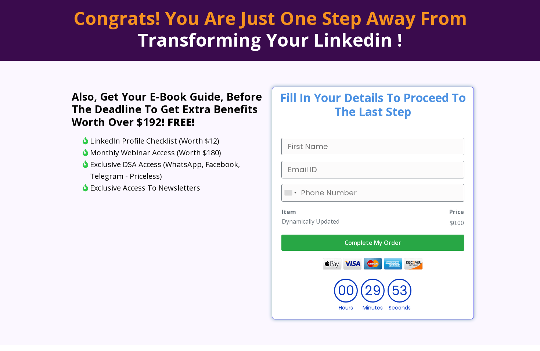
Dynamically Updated (310, 221)
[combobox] (290, 192)
